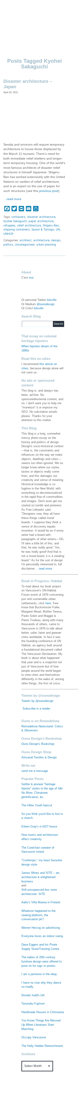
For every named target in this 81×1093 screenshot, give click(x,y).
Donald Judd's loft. (33, 995)
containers (18, 217)
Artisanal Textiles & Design (39, 757)
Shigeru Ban (51, 225)
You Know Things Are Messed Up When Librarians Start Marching (41, 1025)
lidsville (51, 300)
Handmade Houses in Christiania (42, 1012)
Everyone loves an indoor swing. (42, 936)
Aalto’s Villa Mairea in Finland (40, 902)
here (48, 603)
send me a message (34, 771)
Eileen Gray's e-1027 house (39, 826)
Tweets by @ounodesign (37, 701)
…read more (12, 199)
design (55, 240)
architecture (41, 240)
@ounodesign (45, 304)
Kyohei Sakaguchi (15, 221)
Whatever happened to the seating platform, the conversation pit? (38, 915)
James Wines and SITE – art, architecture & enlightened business (40, 877)
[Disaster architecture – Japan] (34, 118)
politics (8, 244)
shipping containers (16, 229)
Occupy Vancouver (33, 1037)
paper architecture (41, 221)
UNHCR (8, 233)
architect (26, 240)
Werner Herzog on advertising (40, 927)
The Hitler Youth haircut (36, 805)
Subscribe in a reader (36, 708)
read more (45, 568)
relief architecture (29, 225)
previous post (48, 191)
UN (58, 229)
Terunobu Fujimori (33, 1003)
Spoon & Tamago (43, 229)
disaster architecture (41, 217)
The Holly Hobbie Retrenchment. (42, 1046)
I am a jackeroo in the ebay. (39, 974)
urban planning (46, 244)
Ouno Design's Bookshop (37, 744)
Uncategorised (24, 244)
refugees (9, 225)
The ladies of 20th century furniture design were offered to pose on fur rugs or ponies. (41, 961)
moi (31, 277)
